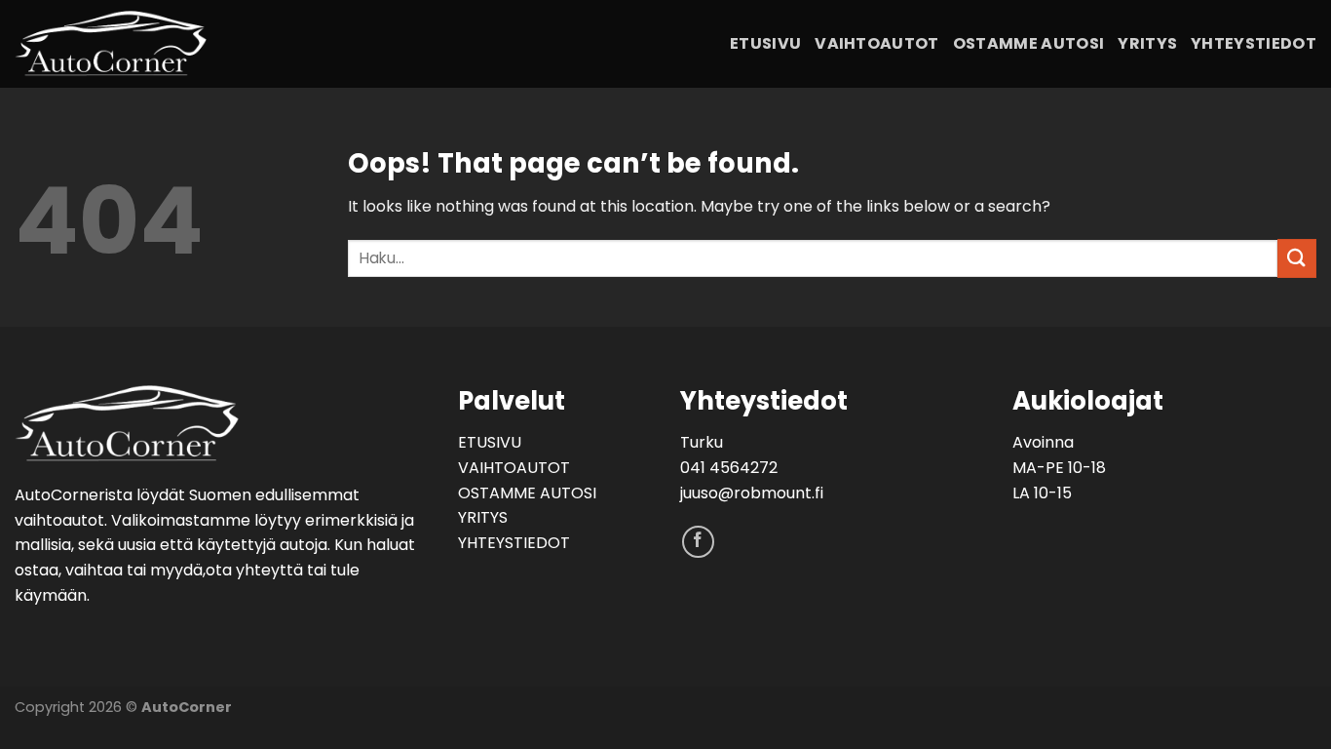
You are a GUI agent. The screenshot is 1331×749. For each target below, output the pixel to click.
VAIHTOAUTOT (877, 43)
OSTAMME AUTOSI (1028, 43)
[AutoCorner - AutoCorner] (186, 44)
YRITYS (1147, 43)
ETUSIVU (765, 43)
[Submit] (1296, 258)
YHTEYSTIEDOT (1253, 43)
